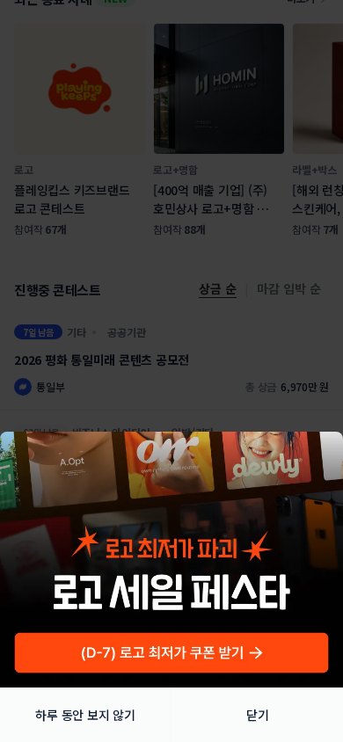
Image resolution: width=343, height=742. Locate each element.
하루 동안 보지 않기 (85, 715)
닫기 (257, 715)
